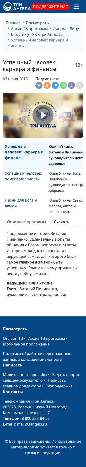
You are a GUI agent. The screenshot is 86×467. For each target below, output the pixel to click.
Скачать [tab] (61, 221)
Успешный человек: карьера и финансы (24, 152)
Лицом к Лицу (66, 28)
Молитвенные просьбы (25, 374)
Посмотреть (37, 22)
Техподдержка (59, 386)
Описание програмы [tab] (26, 221)
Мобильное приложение (26, 344)
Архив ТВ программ (29, 28)
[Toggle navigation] (76, 6)
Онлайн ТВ (13, 338)
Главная (13, 22)
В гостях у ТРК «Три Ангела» (36, 34)
